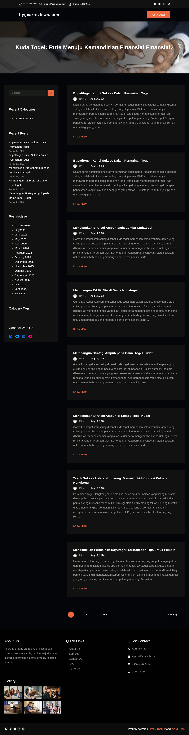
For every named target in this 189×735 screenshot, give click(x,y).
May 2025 (20, 293)
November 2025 (24, 266)
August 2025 (22, 279)
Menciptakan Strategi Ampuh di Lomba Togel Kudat (111, 415)
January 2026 (23, 257)
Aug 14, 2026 (98, 233)
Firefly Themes (157, 728)
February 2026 (23, 252)
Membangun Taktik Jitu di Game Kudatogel (105, 290)
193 (105, 614)
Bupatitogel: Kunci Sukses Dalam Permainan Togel (111, 93)
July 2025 (20, 284)
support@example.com (55, 4)
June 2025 (21, 288)
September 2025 (24, 275)
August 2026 (22, 225)
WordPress (178, 728)
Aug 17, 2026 (98, 99)
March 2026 (22, 248)
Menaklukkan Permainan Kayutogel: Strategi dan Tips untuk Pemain (124, 549)
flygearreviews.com (39, 15)
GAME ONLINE (24, 118)
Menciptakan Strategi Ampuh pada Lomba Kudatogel (112, 227)
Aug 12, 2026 (98, 488)
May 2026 (20, 239)
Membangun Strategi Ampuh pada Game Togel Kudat (113, 353)
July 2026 (20, 230)
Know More (80, 136)
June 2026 (21, 234)
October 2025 (23, 270)
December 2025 (24, 261)
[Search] (51, 93)
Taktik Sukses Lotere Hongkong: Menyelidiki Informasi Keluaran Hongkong (121, 480)
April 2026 (21, 243)
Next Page (174, 614)
